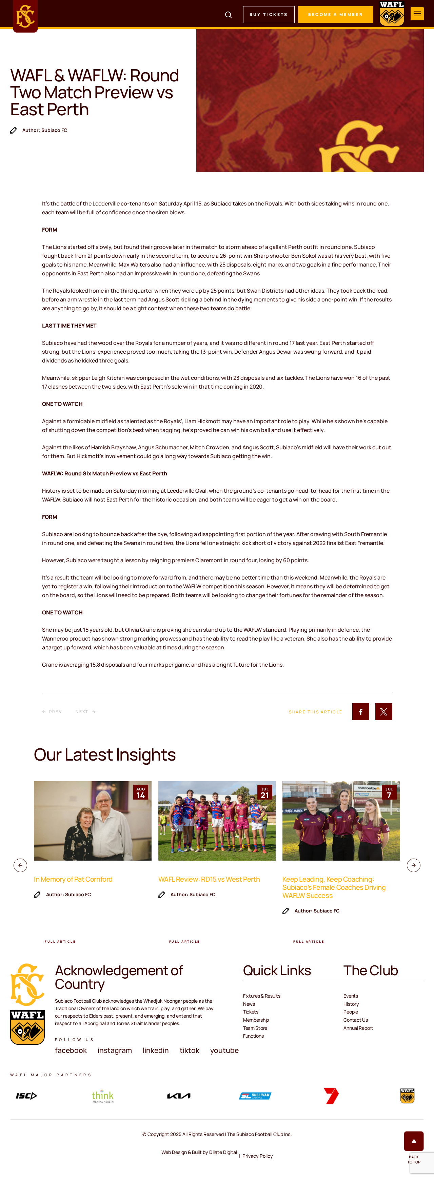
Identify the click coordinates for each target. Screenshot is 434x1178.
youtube (224, 1050)
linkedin (156, 1050)
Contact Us (355, 1020)
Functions (253, 1036)
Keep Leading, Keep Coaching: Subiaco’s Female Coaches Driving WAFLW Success (334, 887)
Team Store (255, 1028)
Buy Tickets (269, 14)
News (249, 1004)
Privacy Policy (257, 1156)
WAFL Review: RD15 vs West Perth (209, 879)
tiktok (189, 1050)
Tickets (250, 1011)
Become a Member (335, 14)
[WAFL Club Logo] (25, 16)
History (351, 1004)
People (350, 1011)
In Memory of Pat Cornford (73, 879)
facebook (71, 1050)
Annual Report (358, 1028)
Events (350, 996)
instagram (115, 1050)
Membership (256, 1020)
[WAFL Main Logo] (392, 13)
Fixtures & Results (261, 996)
